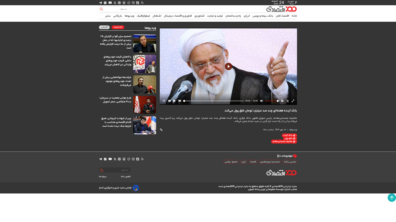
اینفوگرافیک (143, 16)
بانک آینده (288, 135)
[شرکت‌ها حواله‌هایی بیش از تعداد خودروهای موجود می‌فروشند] (144, 84)
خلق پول (289, 138)
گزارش (104, 27)
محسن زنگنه (290, 161)
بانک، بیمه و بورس (262, 16)
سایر (108, 16)
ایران (243, 161)
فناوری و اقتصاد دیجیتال (178, 16)
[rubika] (128, 2)
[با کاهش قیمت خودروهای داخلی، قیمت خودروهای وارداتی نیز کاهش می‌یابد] (144, 64)
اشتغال (157, 16)
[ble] (133, 2)
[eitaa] (137, 2)
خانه (294, 16)
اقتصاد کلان (282, 16)
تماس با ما (126, 176)
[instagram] (105, 2)
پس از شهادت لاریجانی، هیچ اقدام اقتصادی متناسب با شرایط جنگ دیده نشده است (116, 122)
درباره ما (102, 176)
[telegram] (100, 2)
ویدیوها (129, 16)
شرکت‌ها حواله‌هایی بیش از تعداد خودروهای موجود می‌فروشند (116, 81)
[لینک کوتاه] (161, 129)
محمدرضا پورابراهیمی (270, 161)
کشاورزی (199, 16)
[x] (115, 2)
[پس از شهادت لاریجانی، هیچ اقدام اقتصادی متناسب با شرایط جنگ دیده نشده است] (144, 125)
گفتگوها (118, 27)
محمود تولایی (231, 161)
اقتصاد (253, 161)
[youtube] (110, 2)
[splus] (124, 2)
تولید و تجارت (215, 16)
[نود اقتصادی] (272, 9)
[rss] (142, 2)
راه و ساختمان (233, 16)
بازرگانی (117, 16)
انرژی (247, 16)
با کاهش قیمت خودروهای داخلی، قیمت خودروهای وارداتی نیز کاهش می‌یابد (117, 60)
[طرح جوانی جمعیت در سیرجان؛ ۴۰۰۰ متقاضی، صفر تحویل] (144, 105)
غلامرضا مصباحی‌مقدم (283, 141)
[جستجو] (101, 9)
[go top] (392, 197)
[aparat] (119, 2)
